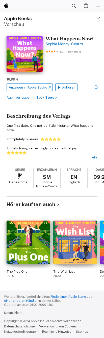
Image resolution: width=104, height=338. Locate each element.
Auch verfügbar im (30, 97)
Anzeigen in (28, 87)
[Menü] (98, 6)
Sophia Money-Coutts (64, 44)
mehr (94, 157)
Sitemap (82, 331)
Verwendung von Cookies (57, 326)
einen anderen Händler (21, 301)
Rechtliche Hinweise (57, 331)
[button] (74, 6)
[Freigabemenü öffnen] (96, 87)
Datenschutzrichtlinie (19, 326)
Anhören (68, 87)
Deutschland (13, 313)
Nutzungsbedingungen (21, 331)
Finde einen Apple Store (68, 297)
